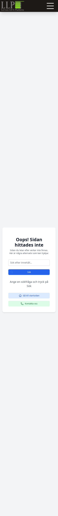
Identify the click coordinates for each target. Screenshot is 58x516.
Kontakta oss (31, 303)
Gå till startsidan (31, 295)
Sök (29, 272)
